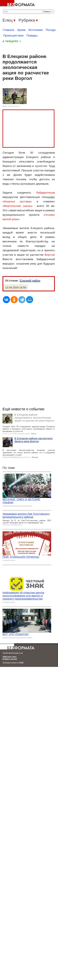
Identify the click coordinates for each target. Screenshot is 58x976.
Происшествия (13, 35)
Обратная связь (10, 657)
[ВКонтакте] (6, 299)
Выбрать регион (10, 659)
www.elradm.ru (14, 106)
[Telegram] (21, 299)
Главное (8, 30)
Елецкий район (30, 280)
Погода (50, 30)
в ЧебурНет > (12, 41)
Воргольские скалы (17, 205)
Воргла (49, 254)
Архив (21, 30)
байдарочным (45, 192)
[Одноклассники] (14, 299)
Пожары (31, 35)
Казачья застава (17, 201)
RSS (21, 663)
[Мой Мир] (29, 299)
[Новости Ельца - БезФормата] (18, 3)
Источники (35, 30)
